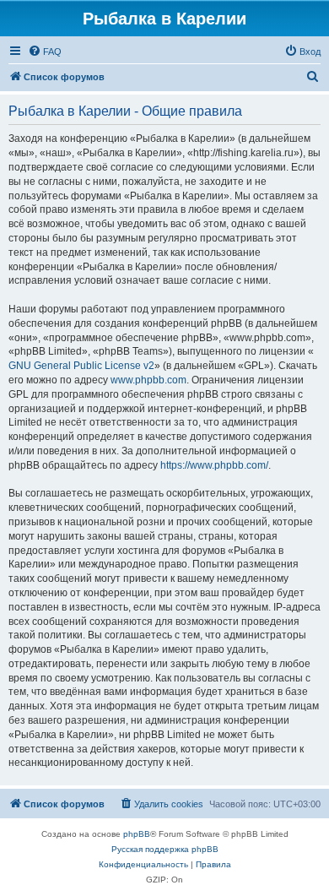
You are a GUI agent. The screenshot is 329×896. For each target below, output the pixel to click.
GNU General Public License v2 (81, 366)
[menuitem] (45, 51)
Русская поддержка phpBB (164, 849)
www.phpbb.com (148, 380)
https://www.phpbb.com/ (214, 465)
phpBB (136, 834)
